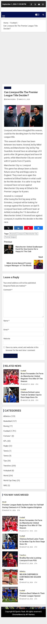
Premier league (10, 237)
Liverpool (20, 234)
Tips (5, 461)
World (5, 476)
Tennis (6, 451)
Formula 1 (7, 436)
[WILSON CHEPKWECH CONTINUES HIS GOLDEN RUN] (10, 577)
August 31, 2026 (28, 384)
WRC (5, 485)
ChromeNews (17, 614)
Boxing (6, 426)
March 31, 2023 (24, 99)
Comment (7, 290)
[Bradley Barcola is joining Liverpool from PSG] (10, 559)
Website (6, 339)
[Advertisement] (23, 57)
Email (6, 330)
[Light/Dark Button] (37, 15)
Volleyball (7, 471)
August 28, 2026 (28, 400)
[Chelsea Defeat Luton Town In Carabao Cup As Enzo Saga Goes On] (11, 394)
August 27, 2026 (27, 563)
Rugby (5, 446)
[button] (3, 15)
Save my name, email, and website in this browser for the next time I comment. (22, 348)
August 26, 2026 (27, 582)
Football (7, 88)
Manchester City (32, 234)
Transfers (7, 466)
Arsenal (13, 234)
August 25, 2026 (27, 599)
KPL (5, 441)
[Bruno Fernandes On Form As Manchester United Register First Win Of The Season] (11, 377)
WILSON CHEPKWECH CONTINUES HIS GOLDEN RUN (30, 577)
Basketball (7, 421)
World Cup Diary (9, 480)
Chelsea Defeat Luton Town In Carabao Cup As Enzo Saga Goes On (31, 394)
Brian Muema (11, 99)
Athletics (6, 416)
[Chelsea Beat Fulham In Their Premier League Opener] (10, 594)
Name (6, 321)
